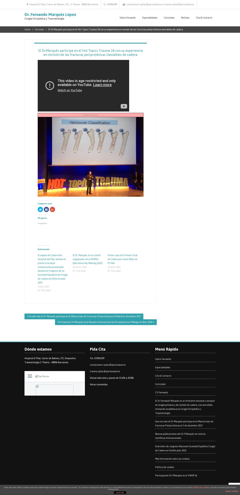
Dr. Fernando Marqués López (50, 14)
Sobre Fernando (128, 17)
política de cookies (201, 487)
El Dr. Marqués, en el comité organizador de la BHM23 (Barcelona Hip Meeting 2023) (88, 259)
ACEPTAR (120, 493)
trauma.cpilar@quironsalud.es (105, 371)
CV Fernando (161, 392)
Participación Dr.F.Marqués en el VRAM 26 (176, 475)
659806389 (99, 358)
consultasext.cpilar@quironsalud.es (108, 365)
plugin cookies (231, 491)
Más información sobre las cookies (172, 459)
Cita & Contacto (204, 17)
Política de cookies (164, 467)
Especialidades (149, 17)
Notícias (185, 17)
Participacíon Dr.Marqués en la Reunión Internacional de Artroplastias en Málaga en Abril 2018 (104, 322)
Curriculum (169, 17)
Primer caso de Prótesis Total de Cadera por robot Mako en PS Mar (122, 259)
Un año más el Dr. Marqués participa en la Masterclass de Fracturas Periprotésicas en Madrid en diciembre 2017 (85, 316)
